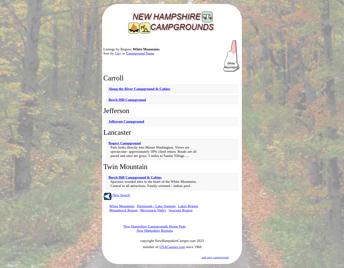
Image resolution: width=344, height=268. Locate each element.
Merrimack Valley (153, 210)
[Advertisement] (224, 173)
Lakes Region (188, 206)
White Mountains (121, 206)
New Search (120, 195)
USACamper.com (172, 247)
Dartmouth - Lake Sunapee (156, 206)
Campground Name (140, 53)
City (118, 53)
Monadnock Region (123, 210)
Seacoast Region (181, 210)
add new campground (215, 257)
